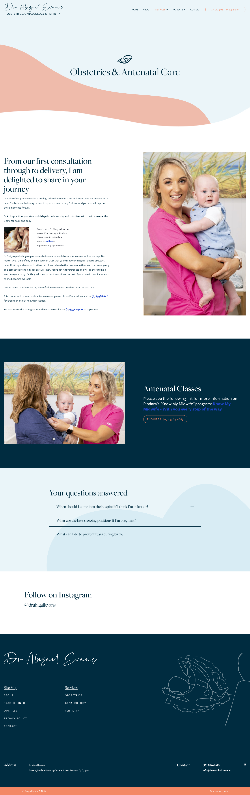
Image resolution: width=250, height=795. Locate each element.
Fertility (72, 710)
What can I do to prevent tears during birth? (89, 534)
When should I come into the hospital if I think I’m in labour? (102, 507)
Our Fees (11, 710)
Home (135, 9)
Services (160, 9)
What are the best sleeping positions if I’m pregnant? (96, 520)
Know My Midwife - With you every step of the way (187, 406)
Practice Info (14, 703)
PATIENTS (178, 9)
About (147, 9)
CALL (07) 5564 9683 (225, 9)
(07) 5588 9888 (74, 309)
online (49, 241)
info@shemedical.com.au (217, 770)
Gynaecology (75, 703)
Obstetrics (73, 695)
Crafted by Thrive (219, 791)
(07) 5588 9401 (100, 296)
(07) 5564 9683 (211, 765)
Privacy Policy (15, 718)
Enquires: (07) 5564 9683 (165, 419)
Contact (195, 9)
